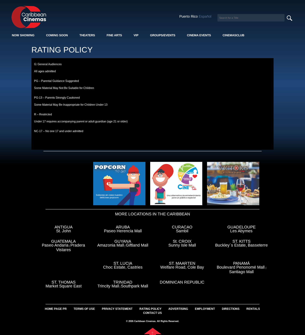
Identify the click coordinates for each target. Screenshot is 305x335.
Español (205, 16)
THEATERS (87, 35)
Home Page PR (56, 308)
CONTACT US (152, 312)
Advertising (178, 308)
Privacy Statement (117, 308)
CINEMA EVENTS (199, 35)
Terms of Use (84, 308)
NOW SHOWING (23, 35)
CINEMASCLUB (233, 35)
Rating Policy (150, 308)
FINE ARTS (114, 35)
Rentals (253, 308)
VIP (136, 35)
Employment (205, 308)
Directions (231, 308)
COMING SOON (57, 35)
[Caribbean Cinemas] (26, 17)
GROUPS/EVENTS (162, 35)
